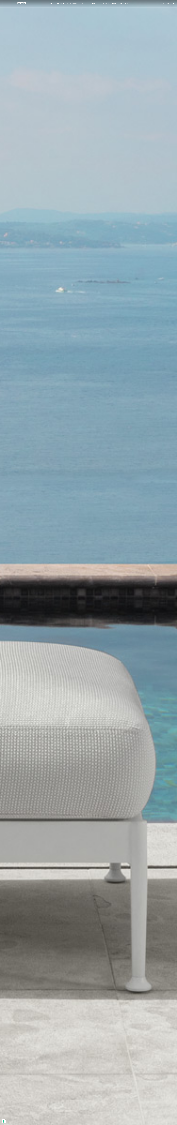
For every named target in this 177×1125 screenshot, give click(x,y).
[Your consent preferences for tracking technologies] (4, 1121)
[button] (173, 3)
